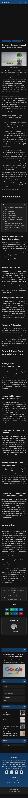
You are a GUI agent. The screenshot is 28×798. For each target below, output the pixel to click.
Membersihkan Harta (10, 211)
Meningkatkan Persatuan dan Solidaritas (15, 225)
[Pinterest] (21, 613)
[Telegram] (21, 609)
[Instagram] (16, 772)
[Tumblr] (12, 613)
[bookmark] (26, 2)
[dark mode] (23, 2)
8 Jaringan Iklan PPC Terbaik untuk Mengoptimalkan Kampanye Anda (10, 712)
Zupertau (6, 2)
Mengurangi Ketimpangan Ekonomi (13, 223)
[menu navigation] (2, 2)
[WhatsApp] (12, 609)
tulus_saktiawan (7, 41)
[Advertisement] (14, 19)
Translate (12, 747)
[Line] (7, 613)
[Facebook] (7, 609)
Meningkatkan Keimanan (11, 213)
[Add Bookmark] (24, 41)
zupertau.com (16, 791)
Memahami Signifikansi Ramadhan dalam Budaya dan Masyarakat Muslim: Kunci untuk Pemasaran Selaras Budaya (10, 733)
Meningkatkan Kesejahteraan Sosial (14, 217)
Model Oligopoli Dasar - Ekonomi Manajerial (11, 718)
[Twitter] (16, 609)
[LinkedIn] (16, 613)
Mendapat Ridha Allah (10, 215)
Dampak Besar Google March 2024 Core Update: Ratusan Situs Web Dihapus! (13, 655)
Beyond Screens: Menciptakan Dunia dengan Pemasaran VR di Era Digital (10, 726)
